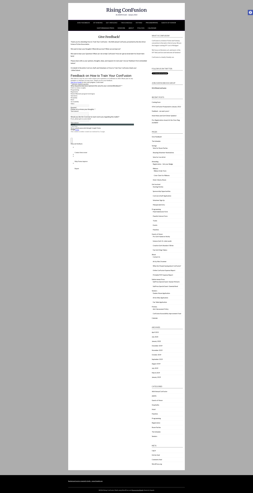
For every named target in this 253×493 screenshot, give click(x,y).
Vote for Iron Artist (159, 157)
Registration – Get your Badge (163, 164)
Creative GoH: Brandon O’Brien (163, 245)
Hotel (154, 409)
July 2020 (155, 337)
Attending (98, 23)
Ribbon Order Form (160, 171)
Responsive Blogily (137, 490)
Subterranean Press (105, 28)
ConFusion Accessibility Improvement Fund (167, 313)
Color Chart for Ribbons (162, 175)
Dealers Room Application (161, 293)
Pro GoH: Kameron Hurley (161, 236)
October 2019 (156, 355)
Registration (156, 423)
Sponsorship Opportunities (161, 191)
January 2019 (156, 377)
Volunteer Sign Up (159, 200)
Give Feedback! (83, 23)
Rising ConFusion (126, 10)
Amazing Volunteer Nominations (163, 152)
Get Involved (111, 23)
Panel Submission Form (160, 212)
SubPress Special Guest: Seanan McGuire (166, 282)
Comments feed (157, 459)
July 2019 (155, 368)
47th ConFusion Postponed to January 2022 (166, 107)
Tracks (155, 221)
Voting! (139, 23)
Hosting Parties (158, 187)
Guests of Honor (168, 23)
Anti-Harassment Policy (161, 309)
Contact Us (156, 257)
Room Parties (156, 427)
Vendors (121, 28)
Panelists (156, 230)
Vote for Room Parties (160, 148)
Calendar (152, 28)
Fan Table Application (160, 302)
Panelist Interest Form (160, 216)
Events (155, 225)
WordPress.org (157, 464)
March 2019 (156, 373)
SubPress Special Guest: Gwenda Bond (165, 286)
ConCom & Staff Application (162, 196)
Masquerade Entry (159, 205)
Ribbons (155, 168)
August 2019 (156, 364)
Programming (152, 23)
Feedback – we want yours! (160, 111)
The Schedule (126, 23)
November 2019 (157, 350)
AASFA (154, 396)
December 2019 (157, 346)
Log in (154, 450)
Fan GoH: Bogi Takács (160, 250)
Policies (140, 28)
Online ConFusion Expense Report (164, 270)
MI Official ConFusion (159, 88)
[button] (250, 12)
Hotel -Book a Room (159, 180)
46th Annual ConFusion (159, 391)
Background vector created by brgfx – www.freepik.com (85, 481)
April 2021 (155, 332)
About (131, 28)
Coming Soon (156, 102)
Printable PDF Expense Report (163, 275)
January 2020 (156, 341)
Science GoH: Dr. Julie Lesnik (162, 241)
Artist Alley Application (160, 298)
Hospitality (155, 405)
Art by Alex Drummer (160, 261)
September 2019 (157, 359)
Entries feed (156, 455)
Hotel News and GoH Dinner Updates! (164, 116)
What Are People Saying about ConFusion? (167, 266)
